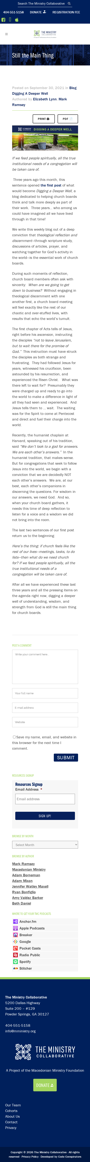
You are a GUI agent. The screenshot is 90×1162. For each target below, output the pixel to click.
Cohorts (11, 1110)
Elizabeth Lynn (45, 99)
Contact (11, 1122)
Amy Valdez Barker (27, 897)
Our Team (13, 1105)
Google (25, 941)
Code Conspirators (69, 1156)
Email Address (28, 789)
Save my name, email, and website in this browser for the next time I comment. (44, 743)
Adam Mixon (22, 880)
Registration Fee (66, 12)
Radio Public (29, 954)
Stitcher (25, 968)
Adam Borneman (26, 875)
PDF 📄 (68, 119)
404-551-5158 (13, 12)
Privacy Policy (30, 1156)
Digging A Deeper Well (30, 93)
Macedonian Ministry (29, 869)
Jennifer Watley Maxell (30, 886)
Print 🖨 (44, 119)
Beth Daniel (21, 903)
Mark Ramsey (23, 863)
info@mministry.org (20, 1031)
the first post (51, 185)
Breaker (25, 934)
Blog (72, 87)
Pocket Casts (30, 948)
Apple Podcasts (32, 928)
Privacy (10, 1127)
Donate (36, 12)
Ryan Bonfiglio (24, 892)
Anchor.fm (27, 921)
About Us (12, 1116)
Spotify (25, 961)
